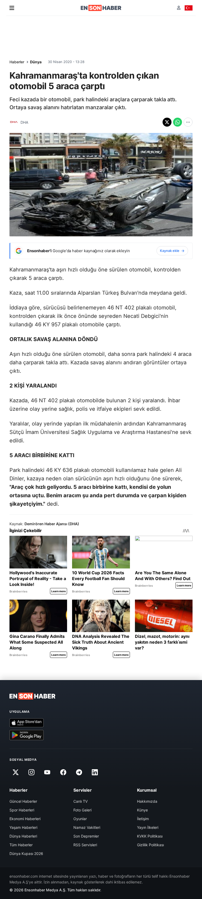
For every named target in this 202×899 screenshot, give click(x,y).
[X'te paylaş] (167, 122)
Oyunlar (80, 818)
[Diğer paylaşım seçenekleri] (188, 122)
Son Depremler (86, 836)
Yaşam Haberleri (23, 827)
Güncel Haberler (23, 801)
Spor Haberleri (21, 810)
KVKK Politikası (150, 836)
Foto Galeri (82, 810)
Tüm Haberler (21, 845)
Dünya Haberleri (23, 836)
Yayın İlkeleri (147, 827)
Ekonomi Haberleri (25, 818)
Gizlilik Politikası (150, 845)
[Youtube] (47, 772)
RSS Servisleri (85, 845)
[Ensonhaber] (101, 7)
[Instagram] (31, 772)
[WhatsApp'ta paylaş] (177, 122)
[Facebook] (63, 772)
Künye (142, 810)
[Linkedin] (95, 772)
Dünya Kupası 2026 (26, 853)
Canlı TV (80, 801)
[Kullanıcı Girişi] (179, 8)
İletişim (143, 818)
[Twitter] (15, 772)
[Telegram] (79, 772)
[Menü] (11, 8)
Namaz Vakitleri (86, 827)
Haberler (16, 62)
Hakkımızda (147, 801)
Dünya (36, 62)
